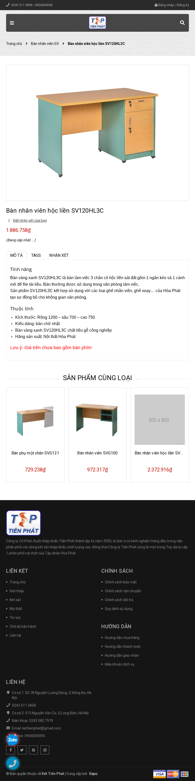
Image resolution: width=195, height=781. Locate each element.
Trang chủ (18, 582)
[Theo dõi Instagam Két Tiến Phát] (44, 749)
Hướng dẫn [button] (116, 626)
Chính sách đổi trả (119, 600)
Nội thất (16, 609)
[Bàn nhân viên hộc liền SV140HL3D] (97, 420)
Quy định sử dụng (119, 609)
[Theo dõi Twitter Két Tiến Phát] (22, 749)
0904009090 (44, 5)
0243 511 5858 (22, 5)
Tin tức (15, 618)
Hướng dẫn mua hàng (122, 638)
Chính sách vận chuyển (123, 591)
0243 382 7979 (41, 721)
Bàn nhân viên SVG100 (35, 453)
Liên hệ (15, 635)
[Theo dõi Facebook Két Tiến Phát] (10, 749)
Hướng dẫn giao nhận (122, 655)
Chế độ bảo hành (23, 626)
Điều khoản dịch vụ (119, 664)
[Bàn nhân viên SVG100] (35, 420)
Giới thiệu (17, 591)
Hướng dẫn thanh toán (123, 646)
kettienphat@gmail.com (41, 728)
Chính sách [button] (117, 571)
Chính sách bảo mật (121, 582)
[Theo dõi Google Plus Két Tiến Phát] (33, 749)
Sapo (93, 774)
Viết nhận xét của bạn (30, 220)
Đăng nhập (166, 5)
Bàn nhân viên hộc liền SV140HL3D (103, 453)
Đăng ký (183, 5)
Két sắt (15, 600)
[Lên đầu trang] (182, 764)
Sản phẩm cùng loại (97, 378)
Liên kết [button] (17, 571)
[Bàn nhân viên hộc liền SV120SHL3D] (160, 420)
